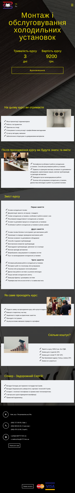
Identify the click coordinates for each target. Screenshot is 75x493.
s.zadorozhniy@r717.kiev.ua (20, 439)
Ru (16, 6)
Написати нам (14, 445)
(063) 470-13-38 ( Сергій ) (19, 429)
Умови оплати (27, 486)
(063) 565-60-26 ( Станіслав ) (20, 426)
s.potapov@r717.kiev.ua (18, 436)
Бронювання (37, 70)
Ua (16, 4)
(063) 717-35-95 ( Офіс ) (19, 422)
